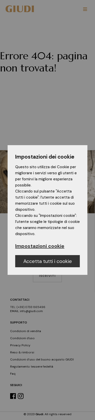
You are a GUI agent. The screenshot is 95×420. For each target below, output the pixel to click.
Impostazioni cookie (39, 246)
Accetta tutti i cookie (47, 261)
